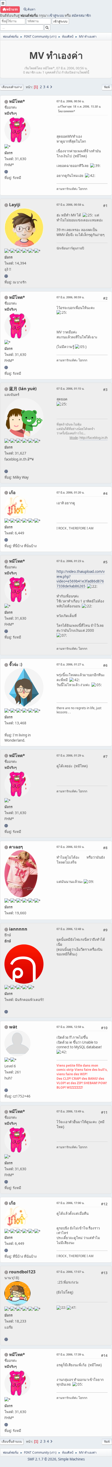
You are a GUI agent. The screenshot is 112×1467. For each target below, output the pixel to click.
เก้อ (12, 492)
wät (13, 1027)
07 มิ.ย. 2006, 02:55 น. (70, 847)
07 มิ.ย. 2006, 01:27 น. (70, 664)
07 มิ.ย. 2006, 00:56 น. (70, 101)
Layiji (14, 205)
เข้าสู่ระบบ (56, 15)
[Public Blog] (6, 471)
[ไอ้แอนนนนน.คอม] (6, 1011)
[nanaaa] (6, 1339)
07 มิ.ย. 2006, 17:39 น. (70, 1354)
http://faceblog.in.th (93, 437)
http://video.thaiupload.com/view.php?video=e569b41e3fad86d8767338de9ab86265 (81, 579)
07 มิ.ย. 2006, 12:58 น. (70, 1027)
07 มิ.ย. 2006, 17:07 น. (70, 1272)
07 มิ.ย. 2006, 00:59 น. (70, 297)
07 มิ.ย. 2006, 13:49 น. (70, 1111)
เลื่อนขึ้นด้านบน (12, 1441)
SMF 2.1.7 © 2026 (42, 1459)
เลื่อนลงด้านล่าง (12, 87)
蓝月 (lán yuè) (22, 388)
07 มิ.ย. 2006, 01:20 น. (70, 492)
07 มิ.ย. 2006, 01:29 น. (70, 755)
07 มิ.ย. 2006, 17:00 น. (70, 1203)
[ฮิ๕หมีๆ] (6, 171)
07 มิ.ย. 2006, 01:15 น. (70, 388)
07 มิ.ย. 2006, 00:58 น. (70, 204)
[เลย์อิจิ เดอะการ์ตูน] (6, 276)
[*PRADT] (6, 1090)
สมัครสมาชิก (81, 15)
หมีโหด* (17, 101)
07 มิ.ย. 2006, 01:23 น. (70, 561)
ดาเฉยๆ (16, 847)
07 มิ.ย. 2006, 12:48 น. (70, 929)
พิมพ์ (107, 87)
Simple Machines (71, 1459)
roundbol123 (22, 1272)
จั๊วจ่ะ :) (15, 664)
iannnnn (18, 929)
